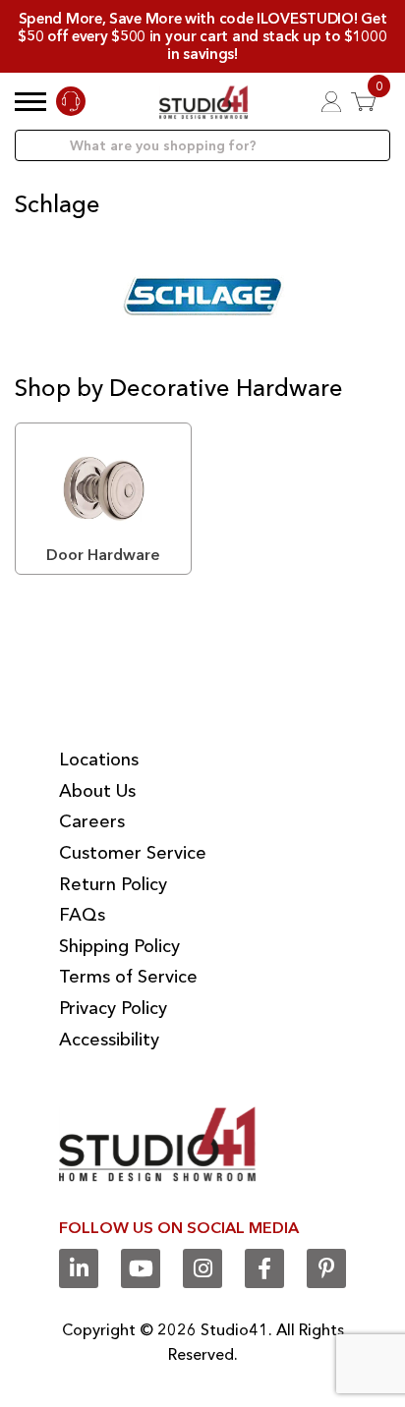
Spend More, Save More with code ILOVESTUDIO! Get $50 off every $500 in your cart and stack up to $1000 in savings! (202, 36)
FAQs (82, 915)
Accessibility (109, 1039)
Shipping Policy (119, 946)
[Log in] (331, 101)
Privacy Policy (113, 1008)
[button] (30, 101)
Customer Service (132, 853)
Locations (99, 759)
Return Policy (113, 884)
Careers (92, 821)
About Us (97, 791)
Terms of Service (128, 976)
